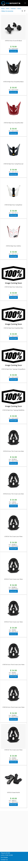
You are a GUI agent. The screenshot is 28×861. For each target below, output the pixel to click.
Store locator (13, 51)
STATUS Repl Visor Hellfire (13, 246)
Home (3, 8)
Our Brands (4, 857)
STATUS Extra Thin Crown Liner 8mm (13, 451)
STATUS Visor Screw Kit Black (13, 40)
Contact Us (4, 859)
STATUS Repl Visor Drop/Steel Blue (13, 328)
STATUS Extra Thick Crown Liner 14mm (13, 664)
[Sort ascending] (22, 11)
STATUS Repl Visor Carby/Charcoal (13, 164)
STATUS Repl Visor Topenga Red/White (13, 410)
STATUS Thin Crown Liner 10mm (13, 536)
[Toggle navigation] (25, 3)
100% (7, 8)
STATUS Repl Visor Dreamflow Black (13, 81)
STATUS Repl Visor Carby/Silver (13, 205)
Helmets (13, 8)
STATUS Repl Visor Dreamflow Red (13, 122)
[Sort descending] (25, 11)
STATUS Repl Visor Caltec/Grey (13, 287)
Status (19, 8)
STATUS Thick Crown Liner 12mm (13, 579)
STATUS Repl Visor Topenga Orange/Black (13, 369)
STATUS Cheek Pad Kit (13, 792)
